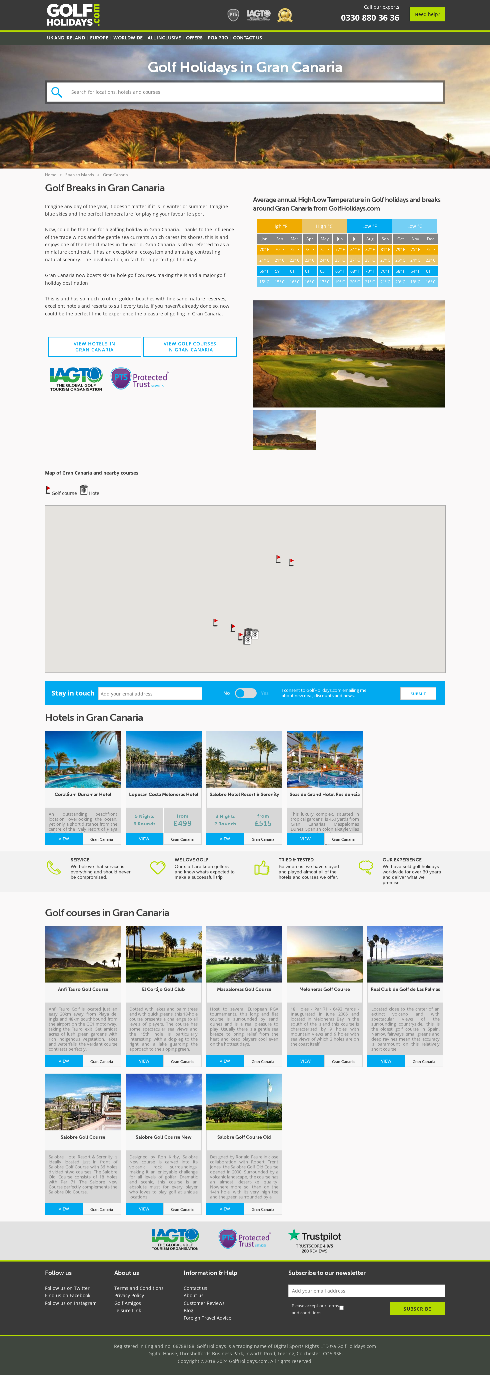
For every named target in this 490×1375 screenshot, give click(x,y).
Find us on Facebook (67, 1295)
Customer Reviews (204, 1303)
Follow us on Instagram (71, 1303)
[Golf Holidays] (73, 15)
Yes (265, 693)
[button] (215, 622)
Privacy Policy (129, 1295)
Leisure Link (127, 1310)
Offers (194, 38)
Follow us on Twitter (67, 1288)
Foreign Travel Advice (207, 1318)
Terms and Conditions (139, 1288)
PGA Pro (218, 38)
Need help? (427, 14)
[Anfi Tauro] (349, 354)
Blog (188, 1310)
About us (194, 1295)
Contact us (195, 1288)
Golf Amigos (127, 1303)
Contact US (247, 38)
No (226, 693)
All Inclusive (164, 38)
